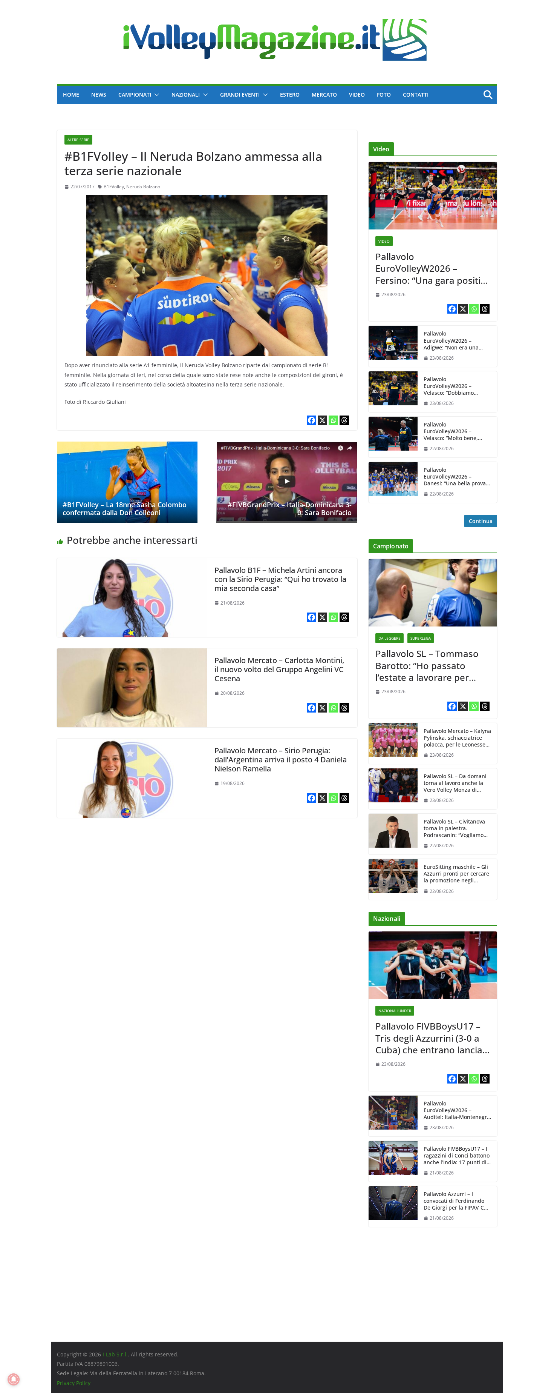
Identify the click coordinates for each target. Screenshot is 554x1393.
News (98, 94)
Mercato (324, 94)
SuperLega (420, 638)
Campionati (134, 94)
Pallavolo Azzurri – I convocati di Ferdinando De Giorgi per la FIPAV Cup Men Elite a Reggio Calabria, (457, 1201)
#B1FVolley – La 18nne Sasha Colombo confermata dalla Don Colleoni (125, 508)
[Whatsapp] (333, 420)
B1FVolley (114, 186)
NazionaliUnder (394, 1010)
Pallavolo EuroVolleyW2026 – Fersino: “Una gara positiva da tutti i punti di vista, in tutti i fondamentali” (432, 268)
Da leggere (389, 638)
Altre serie (78, 139)
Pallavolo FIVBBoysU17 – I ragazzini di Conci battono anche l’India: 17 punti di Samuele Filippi (457, 1155)
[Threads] (344, 420)
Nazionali (185, 94)
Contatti (416, 94)
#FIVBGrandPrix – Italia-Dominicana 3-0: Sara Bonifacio (290, 508)
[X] (322, 420)
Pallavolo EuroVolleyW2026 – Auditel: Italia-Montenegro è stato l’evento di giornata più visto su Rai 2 (457, 1110)
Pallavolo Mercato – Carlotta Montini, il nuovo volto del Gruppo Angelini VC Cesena (279, 669)
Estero (290, 94)
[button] (155, 94)
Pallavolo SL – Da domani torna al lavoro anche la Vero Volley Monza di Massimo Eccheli (455, 783)
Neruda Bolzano (143, 186)
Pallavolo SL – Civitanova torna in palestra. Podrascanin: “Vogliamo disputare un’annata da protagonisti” (454, 828)
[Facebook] (311, 420)
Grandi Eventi (240, 94)
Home (71, 94)
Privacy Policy (73, 1383)
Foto (384, 94)
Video (357, 94)
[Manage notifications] (14, 1379)
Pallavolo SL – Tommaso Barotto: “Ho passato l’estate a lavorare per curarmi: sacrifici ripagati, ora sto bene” (429, 665)
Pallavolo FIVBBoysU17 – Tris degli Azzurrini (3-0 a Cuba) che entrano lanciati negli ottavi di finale (431, 1038)
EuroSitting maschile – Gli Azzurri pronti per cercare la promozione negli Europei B (456, 874)
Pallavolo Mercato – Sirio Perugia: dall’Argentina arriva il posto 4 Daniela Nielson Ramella (280, 759)
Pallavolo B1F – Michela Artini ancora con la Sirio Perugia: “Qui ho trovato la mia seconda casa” (280, 579)
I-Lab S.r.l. (115, 1354)
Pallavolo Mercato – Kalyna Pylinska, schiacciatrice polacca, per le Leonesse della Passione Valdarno (457, 738)
